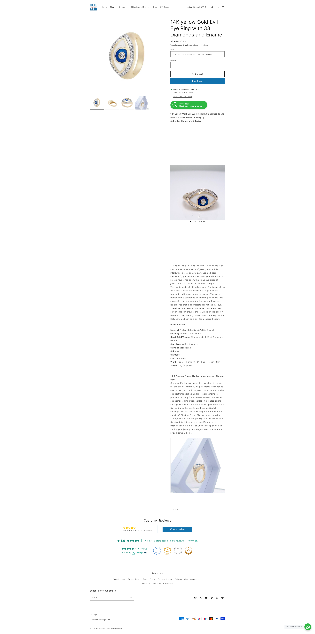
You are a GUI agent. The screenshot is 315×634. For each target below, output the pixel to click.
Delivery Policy (181, 579)
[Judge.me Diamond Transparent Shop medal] (157, 551)
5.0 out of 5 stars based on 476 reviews (163, 541)
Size (172, 49)
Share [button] (175, 509)
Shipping (186, 45)
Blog (124, 579)
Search (116, 579)
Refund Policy (149, 579)
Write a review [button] (177, 529)
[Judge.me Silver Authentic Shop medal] (178, 551)
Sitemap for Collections (163, 583)
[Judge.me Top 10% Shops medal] (188, 551)
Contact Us (195, 579)
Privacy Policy (134, 579)
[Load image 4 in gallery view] (142, 103)
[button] (113, 7)
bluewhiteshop (101, 628)
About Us (146, 583)
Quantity (173, 60)
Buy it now (197, 81)
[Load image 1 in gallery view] (97, 103)
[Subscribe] (131, 597)
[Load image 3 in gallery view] (127, 103)
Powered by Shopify (114, 628)
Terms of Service (165, 579)
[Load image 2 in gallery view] (112, 103)
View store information (182, 96)
